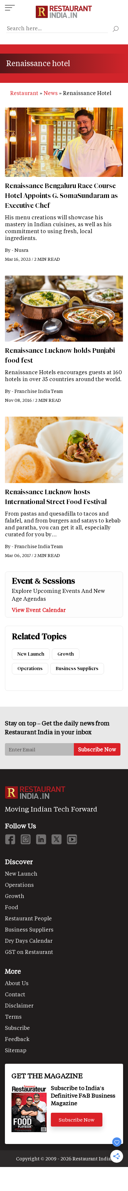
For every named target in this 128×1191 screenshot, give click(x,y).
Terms (13, 1016)
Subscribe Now (77, 1119)
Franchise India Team (38, 391)
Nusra (21, 250)
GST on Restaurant (29, 951)
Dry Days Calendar (29, 940)
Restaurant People (28, 918)
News (51, 92)
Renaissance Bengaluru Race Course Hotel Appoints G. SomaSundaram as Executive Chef (61, 195)
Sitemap (15, 1050)
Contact (15, 994)
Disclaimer (19, 1005)
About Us (17, 983)
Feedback (17, 1038)
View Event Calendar (39, 609)
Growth (65, 654)
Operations (30, 668)
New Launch (30, 654)
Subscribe (17, 1027)
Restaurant (24, 92)
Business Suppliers (77, 668)
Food (11, 907)
